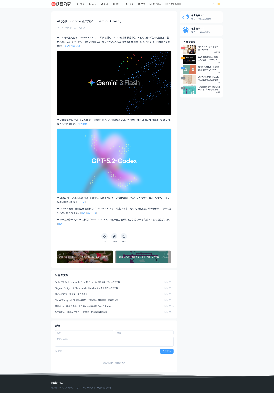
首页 (82, 4)
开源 (106, 4)
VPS (143, 4)
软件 (118, 4)
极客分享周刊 (175, 4)
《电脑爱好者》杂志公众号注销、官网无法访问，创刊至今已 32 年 (209, 88)
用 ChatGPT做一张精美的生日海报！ (208, 48)
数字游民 (157, 4)
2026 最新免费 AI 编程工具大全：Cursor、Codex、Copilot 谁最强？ (208, 58)
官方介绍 (75, 45)
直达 (67, 45)
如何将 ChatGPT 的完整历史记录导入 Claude (208, 68)
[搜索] (212, 4)
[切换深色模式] (218, 4)
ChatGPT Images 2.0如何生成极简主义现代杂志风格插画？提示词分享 (209, 78)
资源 (131, 4)
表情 (60, 351)
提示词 (217, 52)
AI (93, 4)
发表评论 (167, 351)
